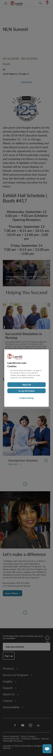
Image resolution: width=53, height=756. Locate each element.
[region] (26, 378)
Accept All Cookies (26, 390)
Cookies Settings (26, 398)
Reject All (26, 384)
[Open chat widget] (47, 748)
